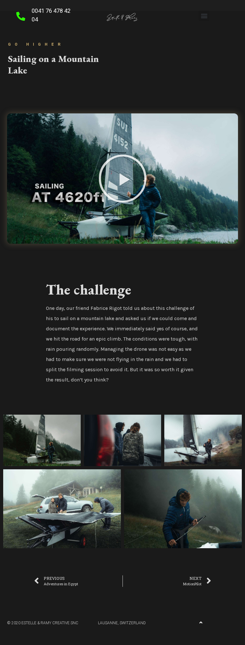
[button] (204, 16)
